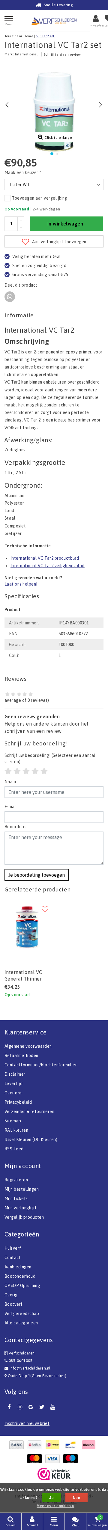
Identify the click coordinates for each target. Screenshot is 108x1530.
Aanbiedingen (18, 1266)
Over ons (13, 1092)
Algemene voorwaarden (28, 1046)
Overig (11, 1294)
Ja (51, 1498)
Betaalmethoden (21, 1055)
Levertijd (13, 1083)
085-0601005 (20, 1360)
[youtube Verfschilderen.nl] (52, 1407)
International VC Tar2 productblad (44, 558)
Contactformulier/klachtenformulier (40, 1064)
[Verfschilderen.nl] (54, 21)
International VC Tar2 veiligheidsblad (47, 565)
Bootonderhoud (19, 1276)
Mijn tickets (16, 1198)
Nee (76, 1498)
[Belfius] (36, 1444)
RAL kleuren (16, 1130)
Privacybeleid (18, 1102)
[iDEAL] (54, 1444)
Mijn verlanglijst (20, 1207)
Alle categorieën (21, 1322)
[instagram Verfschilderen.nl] (19, 1407)
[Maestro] (72, 1458)
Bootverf (13, 1304)
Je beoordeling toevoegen (36, 875)
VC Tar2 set (45, 36)
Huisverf (12, 1248)
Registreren (16, 1179)
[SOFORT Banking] (90, 1444)
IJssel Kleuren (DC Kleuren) (31, 1139)
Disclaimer (15, 1074)
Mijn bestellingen (21, 1189)
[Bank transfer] (18, 1444)
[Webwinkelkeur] (54, 1474)
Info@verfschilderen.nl (30, 1368)
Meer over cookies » (55, 1506)
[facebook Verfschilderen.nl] (9, 1407)
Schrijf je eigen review (62, 54)
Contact (12, 1257)
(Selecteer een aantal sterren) (49, 758)
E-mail (10, 806)
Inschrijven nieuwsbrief (27, 1423)
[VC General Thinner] (27, 927)
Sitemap (12, 1120)
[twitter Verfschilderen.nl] (41, 1407)
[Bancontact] (72, 1444)
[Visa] (54, 1458)
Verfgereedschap (21, 1313)
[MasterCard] (36, 1458)
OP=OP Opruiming (22, 1285)
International (26, 54)
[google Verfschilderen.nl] (30, 1407)
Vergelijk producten (24, 1217)
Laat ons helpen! (21, 584)
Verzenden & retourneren (29, 1111)
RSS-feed (14, 1148)
